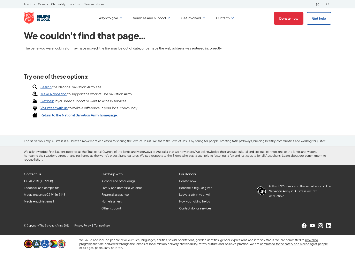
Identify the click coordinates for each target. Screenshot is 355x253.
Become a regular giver (195, 188)
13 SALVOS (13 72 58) (38, 181)
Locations (74, 4)
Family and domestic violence (122, 188)
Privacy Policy (82, 225)
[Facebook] (304, 225)
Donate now (187, 181)
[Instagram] (320, 225)
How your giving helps (194, 201)
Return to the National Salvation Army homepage (78, 115)
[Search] (327, 4)
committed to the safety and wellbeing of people (294, 244)
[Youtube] (312, 225)
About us (29, 4)
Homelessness (111, 201)
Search (46, 87)
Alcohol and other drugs (118, 181)
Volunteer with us (54, 108)
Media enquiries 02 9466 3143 (44, 194)
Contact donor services (195, 208)
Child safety (58, 4)
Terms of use (102, 225)
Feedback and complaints (41, 188)
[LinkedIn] (328, 225)
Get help (47, 101)
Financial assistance (115, 194)
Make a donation (53, 94)
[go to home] (41, 18)
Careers (43, 4)
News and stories (94, 4)
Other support (111, 208)
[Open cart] (317, 4)
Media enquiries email (39, 201)
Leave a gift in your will (195, 194)
